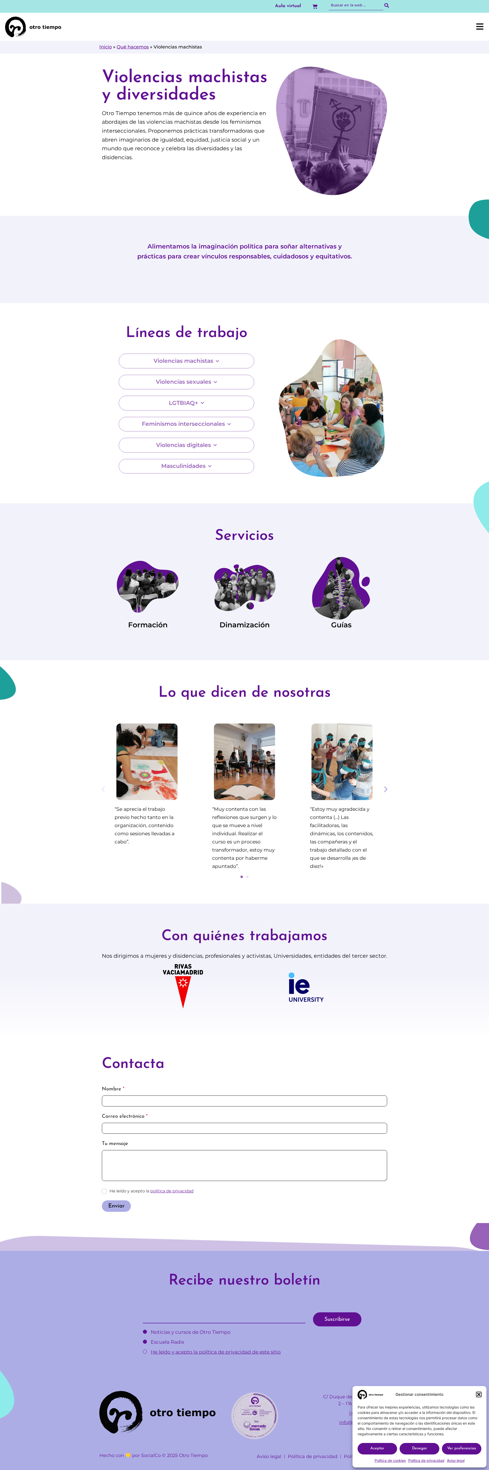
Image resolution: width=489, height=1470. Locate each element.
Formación (148, 624)
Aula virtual (288, 6)
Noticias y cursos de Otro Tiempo (190, 1332)
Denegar (419, 1448)
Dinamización (245, 624)
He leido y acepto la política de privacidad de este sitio (216, 1352)
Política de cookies (390, 1460)
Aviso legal (456, 1460)
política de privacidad (172, 1191)
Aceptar (377, 1448)
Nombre (113, 1089)
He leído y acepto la (152, 1191)
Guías (341, 624)
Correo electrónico (125, 1116)
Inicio (105, 47)
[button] (478, 1394)
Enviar (116, 1206)
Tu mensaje (115, 1143)
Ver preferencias (461, 1448)
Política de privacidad (426, 1460)
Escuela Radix (167, 1342)
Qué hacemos (133, 47)
